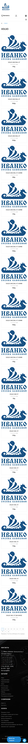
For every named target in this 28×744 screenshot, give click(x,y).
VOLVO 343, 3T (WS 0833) (14, 615)
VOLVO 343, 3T (14, 431)
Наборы (3, 692)
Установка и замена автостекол (9, 714)
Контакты (3, 705)
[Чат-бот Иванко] (24, 740)
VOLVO (5, 23)
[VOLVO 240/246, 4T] (14, 47)
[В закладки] (3, 58)
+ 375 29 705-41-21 (6, 660)
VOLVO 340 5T (14, 394)
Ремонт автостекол (6, 716)
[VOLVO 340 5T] (14, 379)
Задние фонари (5, 682)
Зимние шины (4, 688)
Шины (2, 684)
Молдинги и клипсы (6, 694)
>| (8, 631)
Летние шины (4, 686)
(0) (17, 64)
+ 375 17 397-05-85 (6, 662)
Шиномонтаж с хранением (8, 726)
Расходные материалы (7, 696)
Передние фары (5, 679)
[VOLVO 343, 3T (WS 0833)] (14, 600)
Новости (3, 703)
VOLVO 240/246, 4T (14, 62)
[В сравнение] (25, 58)
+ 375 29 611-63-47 (6, 664)
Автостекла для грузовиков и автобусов (12, 724)
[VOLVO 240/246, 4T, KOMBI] (14, 158)
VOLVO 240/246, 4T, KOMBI (14, 173)
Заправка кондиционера (7, 722)
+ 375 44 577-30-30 (8, 656)
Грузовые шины (5, 690)
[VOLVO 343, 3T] (14, 416)
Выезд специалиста (6, 718)
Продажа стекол (5, 712)
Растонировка (5, 720)
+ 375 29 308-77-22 (6, 658)
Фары (2, 677)
